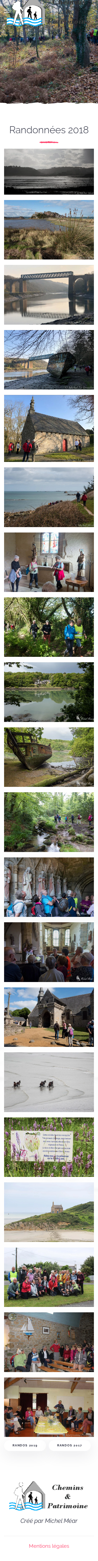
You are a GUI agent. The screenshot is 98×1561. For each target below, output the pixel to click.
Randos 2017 (69, 1445)
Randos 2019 (25, 1445)
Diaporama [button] (35, 177)
